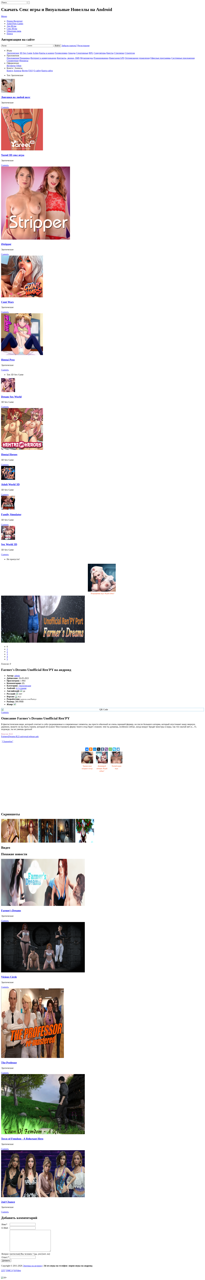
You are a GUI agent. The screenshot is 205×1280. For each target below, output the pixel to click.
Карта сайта (47, 70)
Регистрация (83, 45)
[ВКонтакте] (87, 749)
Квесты (110, 53)
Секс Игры (12, 28)
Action (36, 53)
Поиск (10, 33)
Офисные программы (160, 58)
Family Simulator (11, 514)
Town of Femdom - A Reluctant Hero (22, 1138)
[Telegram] (118, 749)
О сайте (37, 70)
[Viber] (106, 749)
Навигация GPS (116, 58)
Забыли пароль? (69, 45)
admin (17, 676)
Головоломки (61, 53)
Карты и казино (46, 53)
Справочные (13, 60)
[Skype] (114, 749)
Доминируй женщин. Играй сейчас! (102, 768)
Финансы (23, 60)
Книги (10, 70)
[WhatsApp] (110, 749)
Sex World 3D (9, 544)
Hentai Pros (8, 359)
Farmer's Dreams (11, 910)
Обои (18, 65)
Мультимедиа (86, 58)
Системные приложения (183, 58)
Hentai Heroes (9, 454)
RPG (91, 53)
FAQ (30, 70)
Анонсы (17, 70)
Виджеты (11, 65)
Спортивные (82, 53)
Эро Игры (11, 26)
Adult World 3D (10, 484)
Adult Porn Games (15, 23)
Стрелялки (119, 53)
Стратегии (130, 53)
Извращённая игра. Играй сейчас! (102, 594)
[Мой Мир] (94, 749)
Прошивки (25, 58)
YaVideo (17, 1270)
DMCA (9, 1270)
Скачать (5, 107)
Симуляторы (100, 53)
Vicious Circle (9, 976)
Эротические (13, 53)
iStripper (6, 244)
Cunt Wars (7, 302)
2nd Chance (8, 1201)
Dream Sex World (11, 396)
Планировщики (101, 58)
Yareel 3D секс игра (12, 155)
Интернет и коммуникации (43, 58)
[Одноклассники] (90, 749)
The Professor (9, 1062)
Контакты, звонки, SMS (68, 58)
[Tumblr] (102, 749)
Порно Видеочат (15, 21)
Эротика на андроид (32, 1266)
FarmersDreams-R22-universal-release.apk (20, 736)
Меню (4, 16)
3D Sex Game (26, 53)
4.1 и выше (21, 688)
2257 (3, 1270)
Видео (25, 70)
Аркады (72, 53)
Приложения (13, 58)
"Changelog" (7, 741)
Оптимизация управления (137, 58)
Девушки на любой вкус (15, 97)
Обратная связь (14, 31)
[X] (98, 749)
